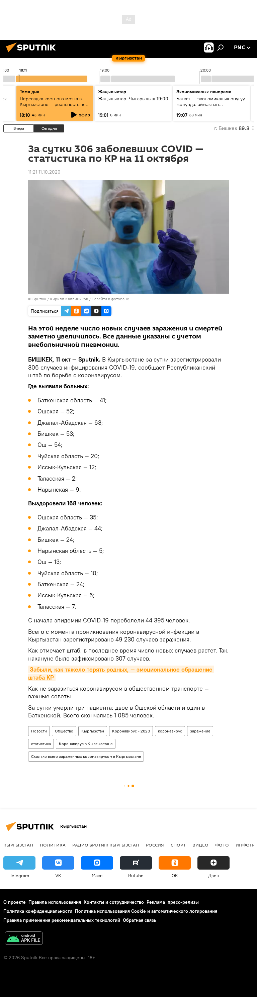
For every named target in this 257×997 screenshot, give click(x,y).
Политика (53, 845)
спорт (178, 845)
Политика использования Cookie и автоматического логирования (146, 911)
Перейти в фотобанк (110, 298)
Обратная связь (139, 920)
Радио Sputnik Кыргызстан (105, 845)
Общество (64, 730)
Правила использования (54, 902)
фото (222, 845)
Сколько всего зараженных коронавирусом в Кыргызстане (86, 756)
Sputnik (39, 298)
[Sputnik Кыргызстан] (32, 53)
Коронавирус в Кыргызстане (85, 743)
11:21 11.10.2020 (44, 172)
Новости (39, 730)
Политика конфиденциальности (37, 911)
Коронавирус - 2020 (131, 730)
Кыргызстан (92, 730)
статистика (41, 743)
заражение (200, 730)
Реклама (156, 902)
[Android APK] (24, 938)
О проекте (14, 902)
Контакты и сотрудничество (114, 902)
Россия (155, 845)
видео (200, 845)
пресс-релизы (183, 902)
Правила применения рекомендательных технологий (61, 920)
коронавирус (170, 730)
